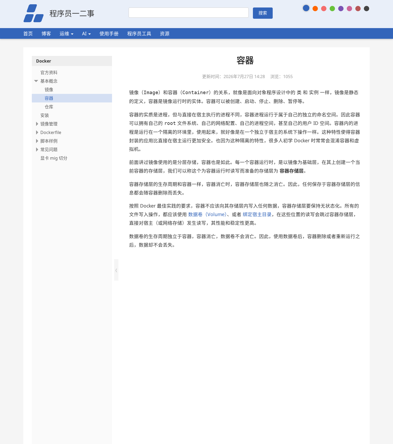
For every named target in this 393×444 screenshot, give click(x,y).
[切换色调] (306, 8)
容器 (49, 98)
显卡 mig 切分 (53, 158)
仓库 (49, 107)
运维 (64, 33)
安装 (44, 115)
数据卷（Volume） (207, 214)
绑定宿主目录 (257, 214)
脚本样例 (48, 141)
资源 (164, 33)
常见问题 (48, 149)
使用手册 (109, 33)
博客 (46, 33)
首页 (28, 33)
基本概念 (48, 81)
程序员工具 (139, 33)
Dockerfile (50, 132)
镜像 (49, 90)
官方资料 (48, 72)
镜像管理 (48, 124)
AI (84, 33)
